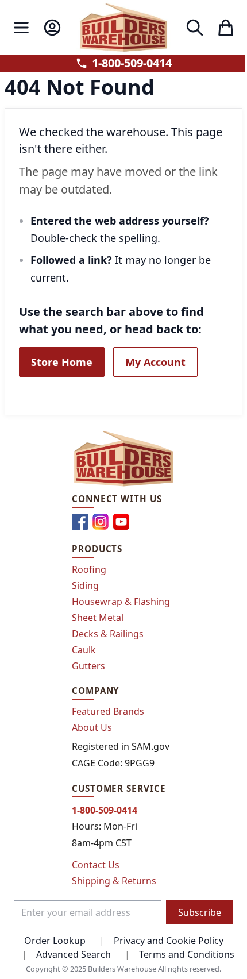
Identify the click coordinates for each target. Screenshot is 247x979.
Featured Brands (108, 711)
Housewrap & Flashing (121, 601)
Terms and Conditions (186, 954)
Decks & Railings (108, 633)
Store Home (61, 362)
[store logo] (123, 27)
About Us (92, 727)
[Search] (194, 27)
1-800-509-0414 (132, 63)
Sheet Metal (98, 617)
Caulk (84, 649)
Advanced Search (73, 954)
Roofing (89, 569)
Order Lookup (55, 940)
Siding (85, 585)
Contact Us (95, 864)
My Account (155, 362)
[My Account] (52, 27)
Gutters (88, 666)
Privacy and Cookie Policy (168, 940)
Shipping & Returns (114, 880)
